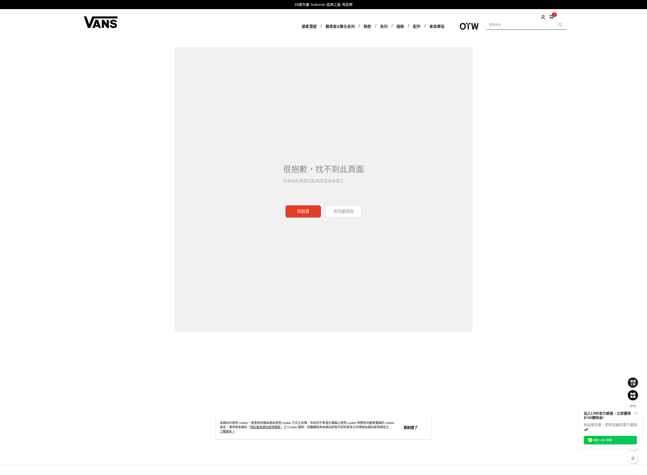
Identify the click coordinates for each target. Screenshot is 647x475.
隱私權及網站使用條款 (265, 427)
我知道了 (411, 427)
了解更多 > (227, 431)
